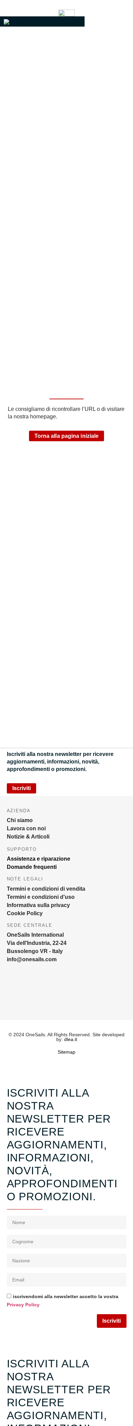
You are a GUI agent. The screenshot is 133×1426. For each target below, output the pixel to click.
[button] (42, 21)
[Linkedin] (73, 997)
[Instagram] (11, 997)
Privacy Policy (23, 1305)
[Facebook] (42, 997)
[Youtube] (104, 997)
